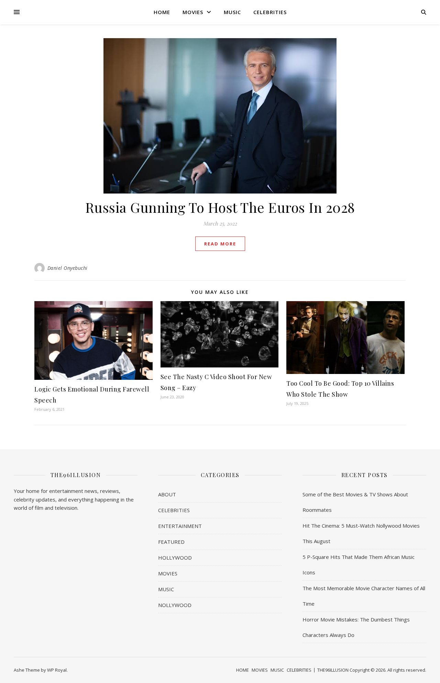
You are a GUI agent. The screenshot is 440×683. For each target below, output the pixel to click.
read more (220, 244)
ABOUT (167, 494)
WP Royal (57, 670)
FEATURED (171, 541)
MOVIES (193, 12)
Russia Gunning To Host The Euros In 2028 (220, 207)
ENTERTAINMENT (180, 525)
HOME (162, 12)
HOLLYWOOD (175, 557)
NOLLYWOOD (174, 605)
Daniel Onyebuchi (67, 268)
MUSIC (232, 12)
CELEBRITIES (270, 12)
